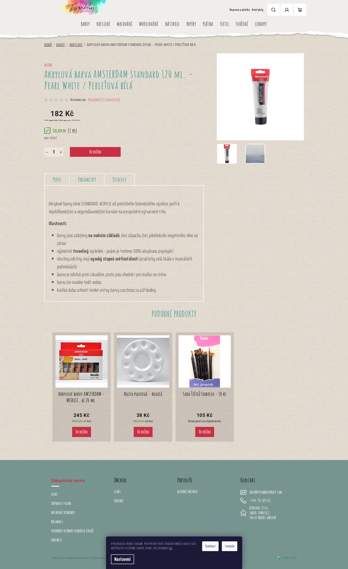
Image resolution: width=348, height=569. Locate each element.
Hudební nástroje (187, 491)
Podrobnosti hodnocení (104, 99)
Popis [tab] (57, 179)
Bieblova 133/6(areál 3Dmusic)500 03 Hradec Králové (262, 513)
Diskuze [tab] (119, 179)
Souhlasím (229, 546)
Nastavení (122, 559)
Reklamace (57, 521)
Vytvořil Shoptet (289, 557)
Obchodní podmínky (63, 512)
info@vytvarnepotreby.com (265, 492)
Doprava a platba (240, 9)
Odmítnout (210, 546)
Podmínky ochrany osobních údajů (72, 530)
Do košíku (95, 152)
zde (170, 548)
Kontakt (119, 500)
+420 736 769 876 (259, 500)
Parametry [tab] (87, 179)
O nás (54, 494)
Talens (48, 65)
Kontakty (257, 9)
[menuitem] (85, 24)
